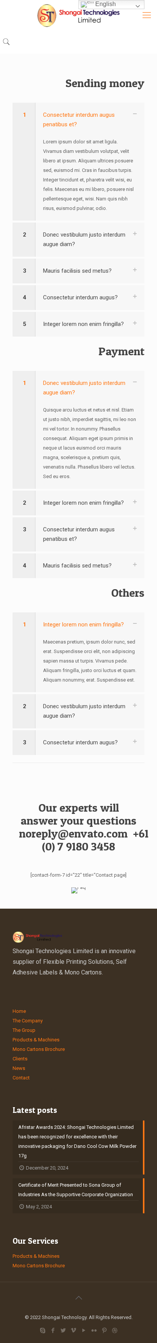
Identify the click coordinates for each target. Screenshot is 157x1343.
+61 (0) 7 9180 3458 (95, 839)
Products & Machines (36, 1040)
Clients (20, 1059)
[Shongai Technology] (78, 15)
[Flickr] (94, 1330)
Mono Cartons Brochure (39, 1049)
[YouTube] (84, 1330)
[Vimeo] (73, 1330)
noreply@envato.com (73, 833)
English (105, 4)
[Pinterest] (104, 1330)
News (19, 1068)
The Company (28, 1021)
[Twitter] (63, 1330)
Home (19, 1011)
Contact (21, 1078)
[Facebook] (53, 1330)
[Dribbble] (115, 1330)
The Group (24, 1030)
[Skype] (42, 1330)
